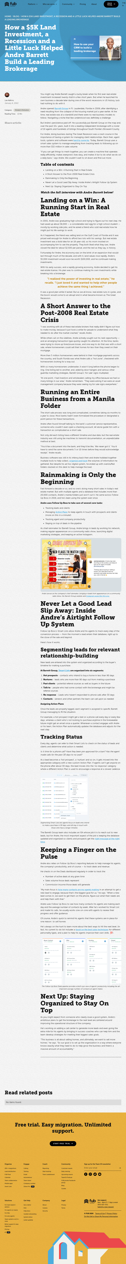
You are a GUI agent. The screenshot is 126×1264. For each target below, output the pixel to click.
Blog (62, 1185)
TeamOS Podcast (66, 1177)
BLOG (16, 16)
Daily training (65, 1171)
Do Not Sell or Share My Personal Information (101, 1216)
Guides (63, 1188)
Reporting (46, 1168)
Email (25, 1174)
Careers (45, 1208)
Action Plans (61, 512)
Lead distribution (10, 1171)
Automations (28, 1177)
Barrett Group (61, 108)
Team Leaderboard (49, 1174)
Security (45, 1211)
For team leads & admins (10, 1206)
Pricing (83, 4)
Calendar (7, 1177)
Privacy (63, 1205)
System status (28, 1217)
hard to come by (81, 140)
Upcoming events (67, 1174)
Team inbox (27, 1180)
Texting (26, 1171)
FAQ (25, 1208)
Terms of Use (100, 1213)
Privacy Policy (112, 1213)
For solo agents (10, 1216)
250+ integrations (10, 1168)
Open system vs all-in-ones (12, 1220)
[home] (10, 4)
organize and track (78, 461)
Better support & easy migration (11, 1225)
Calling (26, 1168)
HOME (8, 16)
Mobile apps (9, 1183)
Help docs (27, 1211)
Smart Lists (8, 1186)
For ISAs (7, 1213)
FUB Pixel (8, 1174)
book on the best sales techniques (92, 929)
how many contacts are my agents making (78, 889)
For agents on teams (11, 1210)
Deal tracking (47, 1171)
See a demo (27, 1205)
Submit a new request (106, 1207)
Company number (29, 1183)
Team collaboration (11, 1180)
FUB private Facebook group (68, 1181)
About (94, 4)
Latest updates (28, 1220)
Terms (63, 1208)
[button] (32, 4)
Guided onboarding (30, 1214)
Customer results (66, 1168)
